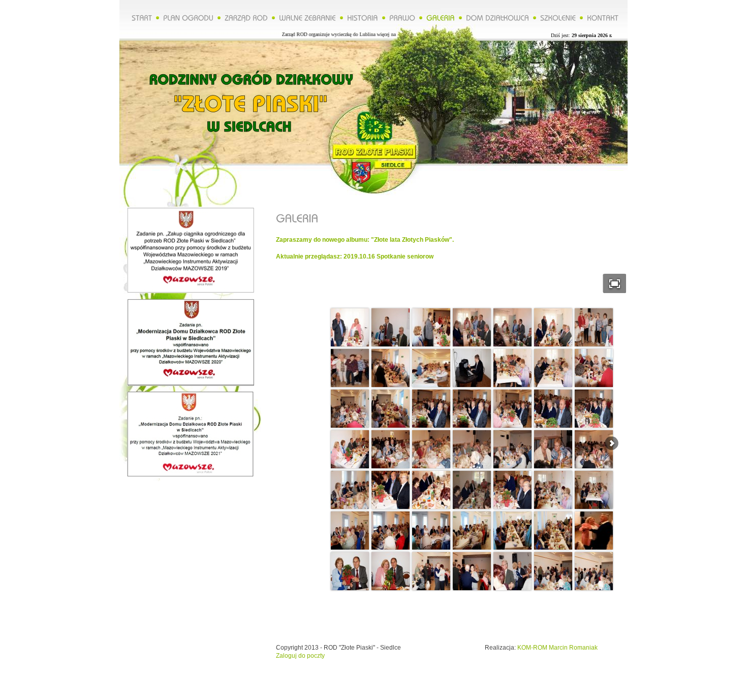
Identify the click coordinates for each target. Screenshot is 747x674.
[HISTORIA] (362, 17)
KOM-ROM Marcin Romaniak (557, 647)
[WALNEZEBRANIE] (307, 17)
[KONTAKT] (602, 17)
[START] (142, 17)
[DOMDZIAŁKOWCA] (497, 17)
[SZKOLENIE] (558, 17)
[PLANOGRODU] (188, 17)
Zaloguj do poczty (300, 655)
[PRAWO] (402, 17)
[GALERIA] (440, 17)
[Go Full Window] (614, 283)
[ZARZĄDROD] (246, 17)
